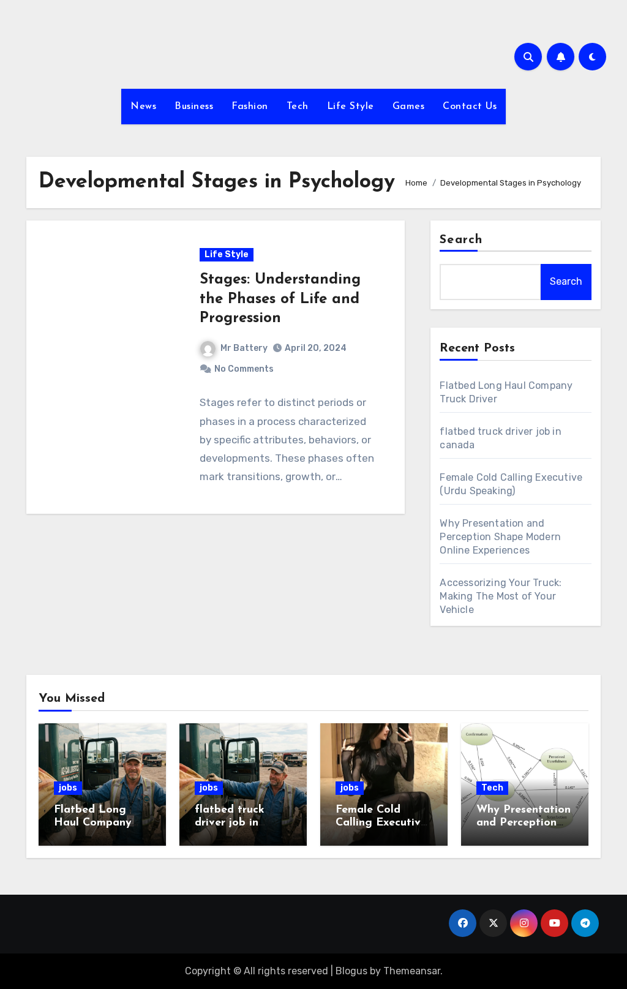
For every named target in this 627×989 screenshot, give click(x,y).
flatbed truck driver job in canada (230, 823)
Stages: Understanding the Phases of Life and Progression (280, 299)
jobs (68, 788)
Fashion (249, 106)
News (143, 106)
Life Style (350, 106)
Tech (298, 106)
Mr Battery (244, 348)
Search (461, 240)
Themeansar (411, 971)
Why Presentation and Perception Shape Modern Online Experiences (500, 536)
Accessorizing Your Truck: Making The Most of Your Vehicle (500, 596)
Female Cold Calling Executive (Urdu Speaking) (381, 823)
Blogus (351, 971)
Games (408, 106)
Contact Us (470, 106)
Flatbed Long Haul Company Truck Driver (93, 823)
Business (194, 106)
